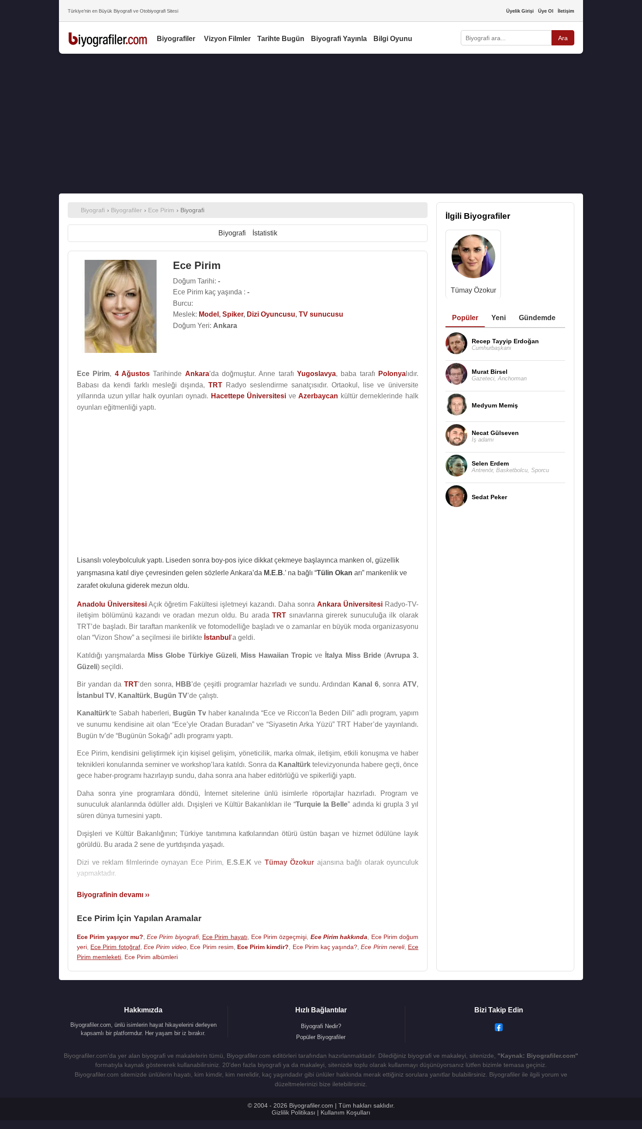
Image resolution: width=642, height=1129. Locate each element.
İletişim (566, 11)
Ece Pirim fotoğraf (115, 946)
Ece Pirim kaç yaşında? (325, 946)
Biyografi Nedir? (321, 1026)
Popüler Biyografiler (320, 1037)
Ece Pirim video (165, 946)
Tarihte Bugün (280, 38)
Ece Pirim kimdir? (263, 946)
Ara (563, 38)
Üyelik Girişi (520, 11)
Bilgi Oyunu (392, 38)
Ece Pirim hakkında (339, 936)
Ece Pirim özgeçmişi (279, 936)
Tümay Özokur (473, 290)
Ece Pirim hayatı (225, 936)
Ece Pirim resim (211, 946)
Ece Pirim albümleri (151, 956)
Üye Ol (545, 11)
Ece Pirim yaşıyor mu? (110, 936)
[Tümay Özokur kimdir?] (473, 258)
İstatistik (264, 233)
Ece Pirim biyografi (173, 936)
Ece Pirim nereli (382, 946)
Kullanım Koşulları (345, 1112)
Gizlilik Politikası (293, 1112)
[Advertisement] (321, 123)
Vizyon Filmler (227, 38)
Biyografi (232, 233)
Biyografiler (176, 38)
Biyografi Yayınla (339, 38)
